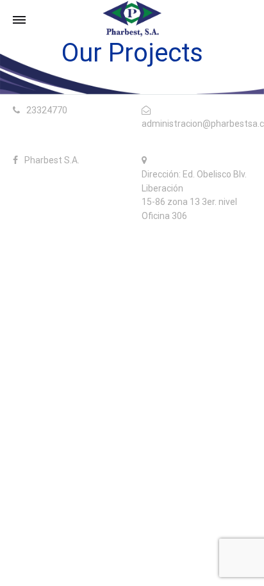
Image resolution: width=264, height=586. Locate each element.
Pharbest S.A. (51, 160)
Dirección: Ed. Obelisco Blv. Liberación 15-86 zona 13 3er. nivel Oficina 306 (194, 195)
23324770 (46, 110)
